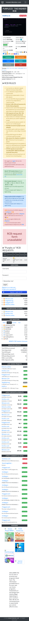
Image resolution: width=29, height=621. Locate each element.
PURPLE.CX (6, 16)
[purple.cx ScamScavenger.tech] (9, 54)
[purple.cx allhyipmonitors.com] (18, 54)
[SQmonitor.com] (20, 537)
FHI (11, 68)
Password (5, 275)
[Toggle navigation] (25, 2)
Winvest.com (9, 299)
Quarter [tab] (14, 322)
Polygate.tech (9, 302)
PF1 (25, 68)
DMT (16, 68)
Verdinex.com (6, 459)
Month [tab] (9, 322)
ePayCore (8, 212)
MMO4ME (20, 68)
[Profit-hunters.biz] (20, 530)
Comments (8, 57)
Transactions (20, 57)
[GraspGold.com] (20, 547)
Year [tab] (19, 322)
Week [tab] (4, 322)
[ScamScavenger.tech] (9, 551)
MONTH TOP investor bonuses (18, 341)
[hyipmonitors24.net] (13, 54)
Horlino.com (9, 313)
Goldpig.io (5, 472)
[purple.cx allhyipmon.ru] (14, 54)
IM (5, 70)
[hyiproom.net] (9, 558)
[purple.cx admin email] (3, 53)
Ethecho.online (9, 304)
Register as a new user (9, 287)
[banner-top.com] (20, 562)
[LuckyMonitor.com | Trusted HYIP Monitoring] (9, 537)
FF (2, 70)
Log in (13, 161)
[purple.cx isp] (6, 54)
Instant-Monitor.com (13, 2)
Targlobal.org (9, 301)
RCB (21, 65)
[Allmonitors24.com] (11, 54)
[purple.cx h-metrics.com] (7, 54)
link (23, 224)
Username (5, 268)
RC (13, 68)
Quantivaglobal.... (7, 463)
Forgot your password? (9, 289)
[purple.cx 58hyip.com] (16, 54)
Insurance (8, 65)
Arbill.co (4, 386)
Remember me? (8, 281)
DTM (8, 68)
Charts (8, 61)
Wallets (21, 61)
